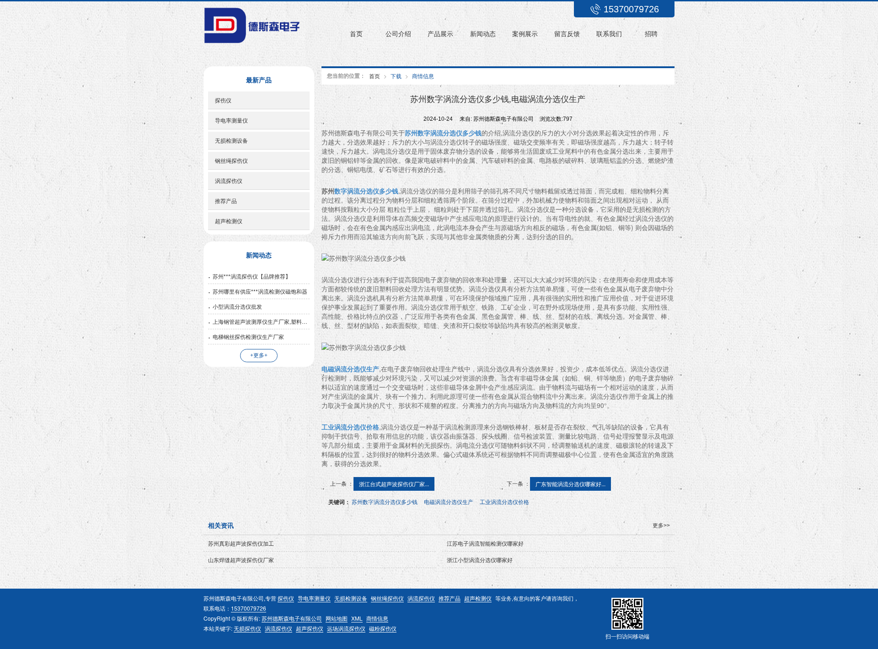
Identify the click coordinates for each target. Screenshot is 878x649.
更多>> (661, 525)
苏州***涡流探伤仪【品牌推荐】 (252, 276)
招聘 (651, 33)
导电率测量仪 (231, 120)
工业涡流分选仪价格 (504, 501)
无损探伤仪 (247, 628)
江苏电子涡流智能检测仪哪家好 (485, 543)
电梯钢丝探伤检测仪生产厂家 (248, 336)
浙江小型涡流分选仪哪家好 (480, 559)
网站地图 (337, 618)
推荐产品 (226, 200)
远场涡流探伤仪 (346, 628)
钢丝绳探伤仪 (231, 160)
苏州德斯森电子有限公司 (292, 618)
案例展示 (525, 33)
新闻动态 (483, 33)
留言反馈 (567, 33)
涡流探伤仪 (228, 180)
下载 (396, 76)
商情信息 (423, 76)
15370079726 (248, 608)
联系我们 (609, 33)
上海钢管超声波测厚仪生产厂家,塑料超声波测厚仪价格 (261, 321)
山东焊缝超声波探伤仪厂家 (241, 559)
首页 (356, 33)
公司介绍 (398, 33)
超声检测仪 (228, 221)
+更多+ (259, 355)
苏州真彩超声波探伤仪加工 (241, 543)
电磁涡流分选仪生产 (448, 501)
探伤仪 (223, 100)
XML (357, 618)
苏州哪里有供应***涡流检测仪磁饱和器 (260, 291)
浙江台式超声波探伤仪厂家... (394, 484)
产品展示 (440, 33)
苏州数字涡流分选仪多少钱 (385, 501)
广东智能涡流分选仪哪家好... (570, 484)
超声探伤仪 (309, 628)
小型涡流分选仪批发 (237, 306)
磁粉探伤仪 (382, 628)
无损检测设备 (231, 140)
